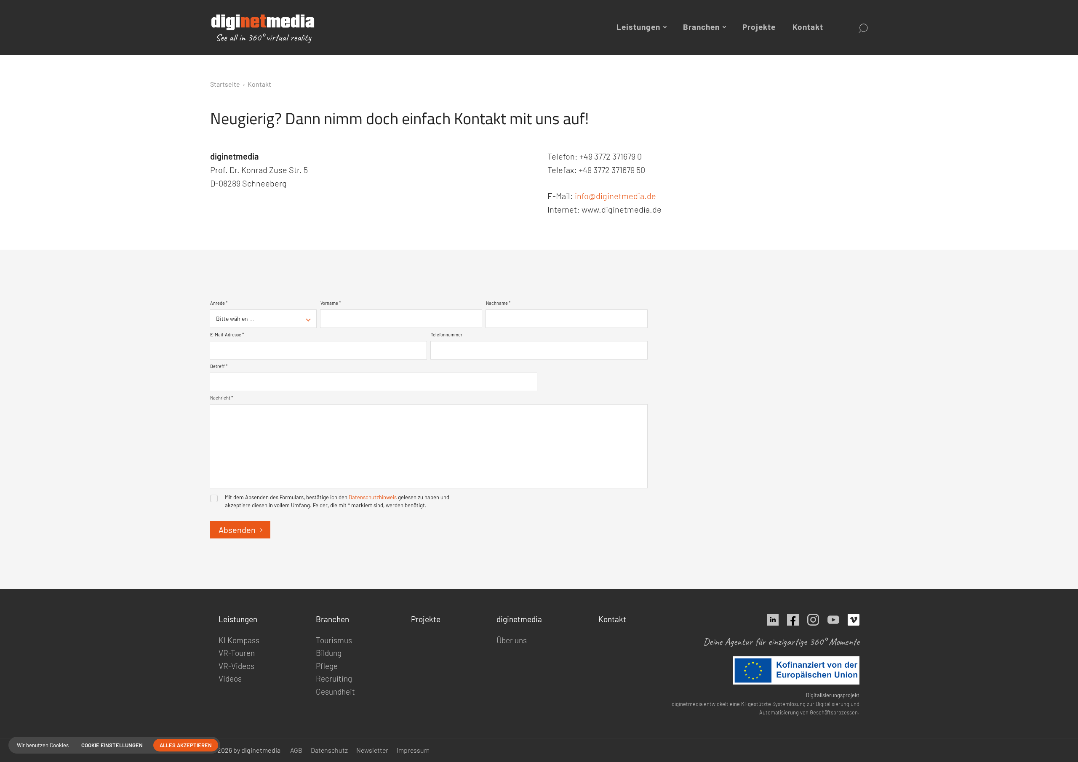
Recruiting (334, 678)
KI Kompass (239, 640)
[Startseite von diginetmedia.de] (258, 29)
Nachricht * (221, 397)
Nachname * (498, 303)
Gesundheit (335, 691)
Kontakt (807, 27)
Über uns (511, 640)
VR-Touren (237, 653)
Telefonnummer (446, 334)
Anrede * (218, 303)
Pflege (327, 666)
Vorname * (330, 303)
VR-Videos (236, 666)
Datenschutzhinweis (373, 497)
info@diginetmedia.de (615, 196)
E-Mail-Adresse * (227, 334)
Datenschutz (329, 750)
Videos (230, 678)
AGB (296, 750)
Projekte (759, 27)
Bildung (329, 653)
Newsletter (372, 750)
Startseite (225, 84)
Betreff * (218, 366)
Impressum (413, 750)
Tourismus (334, 640)
